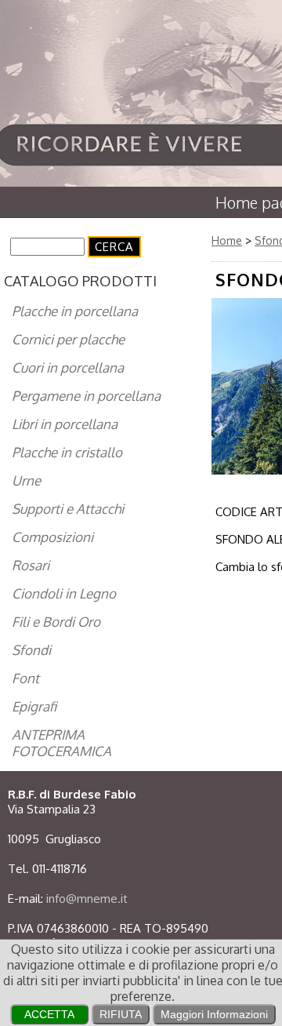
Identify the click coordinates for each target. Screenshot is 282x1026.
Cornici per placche (68, 339)
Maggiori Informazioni (214, 1014)
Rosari (30, 565)
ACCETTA (49, 1014)
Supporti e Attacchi (68, 508)
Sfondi (31, 650)
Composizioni (52, 537)
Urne (26, 480)
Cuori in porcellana (68, 367)
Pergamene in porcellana (86, 395)
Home (227, 240)
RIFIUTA (120, 1014)
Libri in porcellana (65, 424)
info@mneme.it (87, 898)
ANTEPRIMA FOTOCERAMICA (61, 742)
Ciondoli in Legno (64, 593)
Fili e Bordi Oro (56, 621)
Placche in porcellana (75, 311)
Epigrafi (34, 706)
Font (25, 678)
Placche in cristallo (67, 452)
